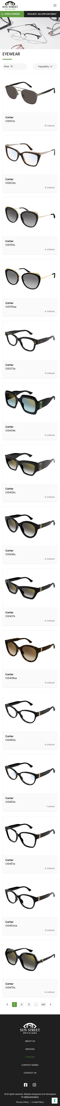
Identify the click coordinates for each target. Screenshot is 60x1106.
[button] (45, 66)
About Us (30, 1041)
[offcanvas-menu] (55, 5)
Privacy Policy (22, 1102)
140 (43, 1004)
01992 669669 (12, 14)
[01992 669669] (2, 14)
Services (30, 1049)
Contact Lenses (30, 1065)
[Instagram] (34, 1084)
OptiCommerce (31, 1097)
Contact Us (30, 1072)
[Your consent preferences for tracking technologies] (55, 1101)
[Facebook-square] (25, 1084)
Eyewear (30, 1057)
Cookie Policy (38, 1102)
